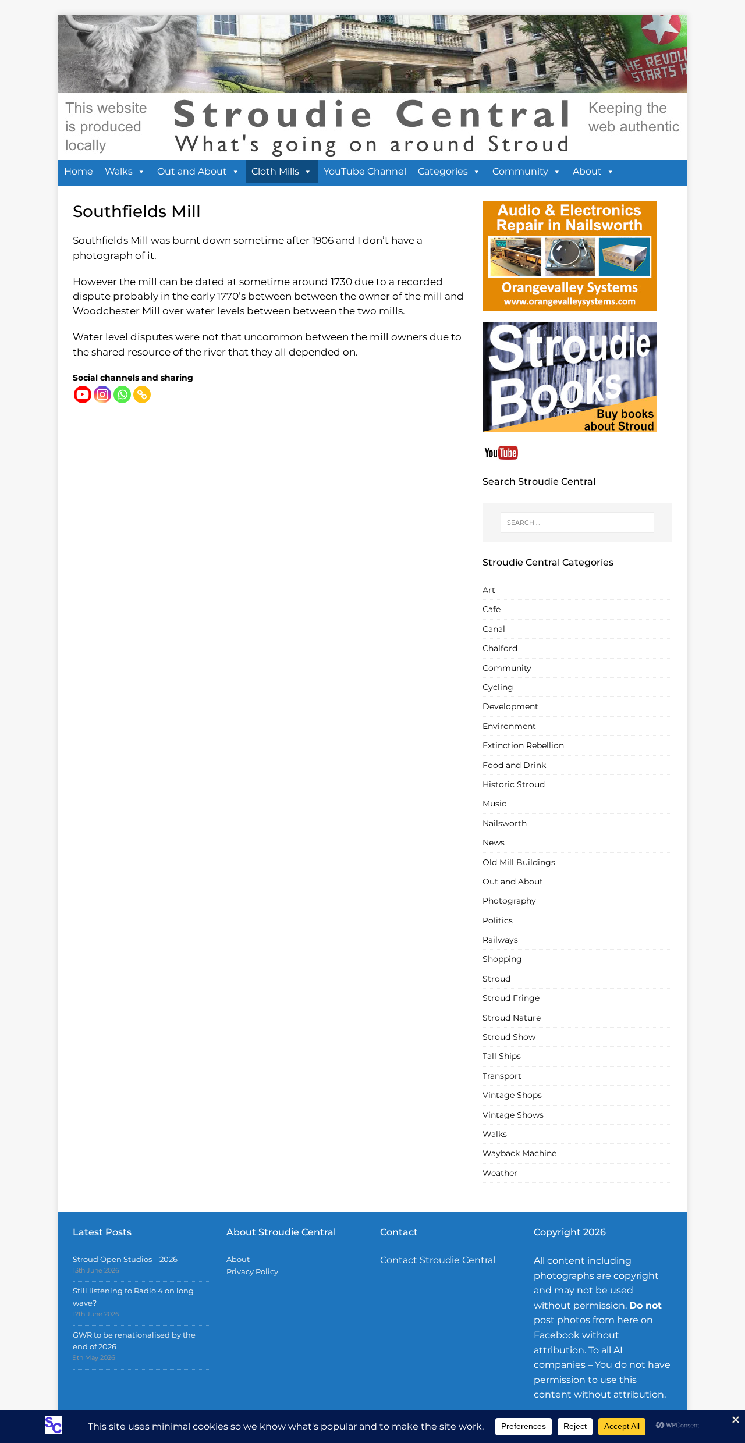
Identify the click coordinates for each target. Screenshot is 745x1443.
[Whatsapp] (122, 394)
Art (489, 590)
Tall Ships (502, 1056)
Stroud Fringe (511, 998)
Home (78, 171)
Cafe (492, 609)
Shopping (502, 959)
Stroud (496, 978)
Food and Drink (514, 765)
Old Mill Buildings (519, 862)
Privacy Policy (252, 1271)
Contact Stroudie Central (437, 1260)
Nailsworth (505, 823)
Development (510, 706)
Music (494, 803)
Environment (509, 726)
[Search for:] (577, 522)
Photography (509, 900)
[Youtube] (82, 394)
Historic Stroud (514, 784)
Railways (500, 939)
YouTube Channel (365, 171)
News (494, 842)
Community (520, 171)
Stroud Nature (512, 1017)
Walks (119, 171)
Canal (494, 629)
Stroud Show (509, 1037)
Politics (498, 920)
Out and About (192, 171)
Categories (443, 171)
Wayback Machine (519, 1153)
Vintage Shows (513, 1115)
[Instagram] (102, 394)
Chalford (500, 648)
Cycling (498, 687)
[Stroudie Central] (372, 153)
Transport (502, 1076)
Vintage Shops (512, 1095)
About (587, 171)
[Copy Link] (142, 394)
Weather (500, 1173)
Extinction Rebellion (523, 745)
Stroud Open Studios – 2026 (125, 1259)
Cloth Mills (275, 171)
